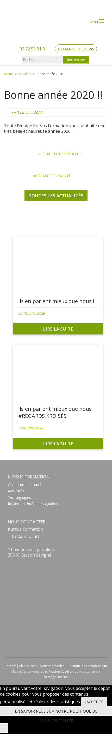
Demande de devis (76, 48)
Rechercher (32, 59)
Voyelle (66, 671)
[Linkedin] (9, 568)
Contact (10, 666)
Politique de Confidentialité (88, 666)
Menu (94, 21)
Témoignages (19, 497)
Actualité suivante (52, 175)
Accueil (9, 74)
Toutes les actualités (56, 196)
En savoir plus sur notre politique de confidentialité (56, 712)
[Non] (4, 728)
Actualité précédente (59, 153)
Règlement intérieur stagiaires (33, 503)
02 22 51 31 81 (32, 49)
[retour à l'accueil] (25, 20)
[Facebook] (9, 562)
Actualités (25, 74)
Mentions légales (52, 666)
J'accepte (94, 701)
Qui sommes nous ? (24, 484)
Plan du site (27, 666)
